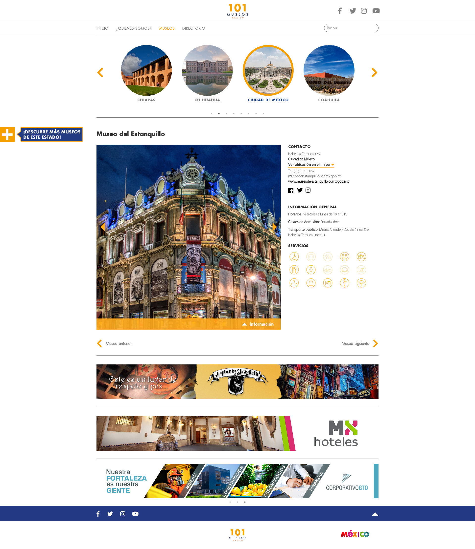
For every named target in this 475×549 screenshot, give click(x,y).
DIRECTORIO (193, 28)
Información (261, 324)
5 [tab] (241, 113)
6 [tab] (248, 113)
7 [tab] (256, 113)
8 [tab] (263, 113)
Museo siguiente (356, 343)
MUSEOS (167, 28)
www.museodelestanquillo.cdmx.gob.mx (318, 182)
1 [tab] (211, 113)
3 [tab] (226, 113)
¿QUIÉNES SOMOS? (134, 28)
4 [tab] (233, 113)
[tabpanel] (146, 75)
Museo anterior (118, 343)
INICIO (102, 28)
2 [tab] (218, 113)
